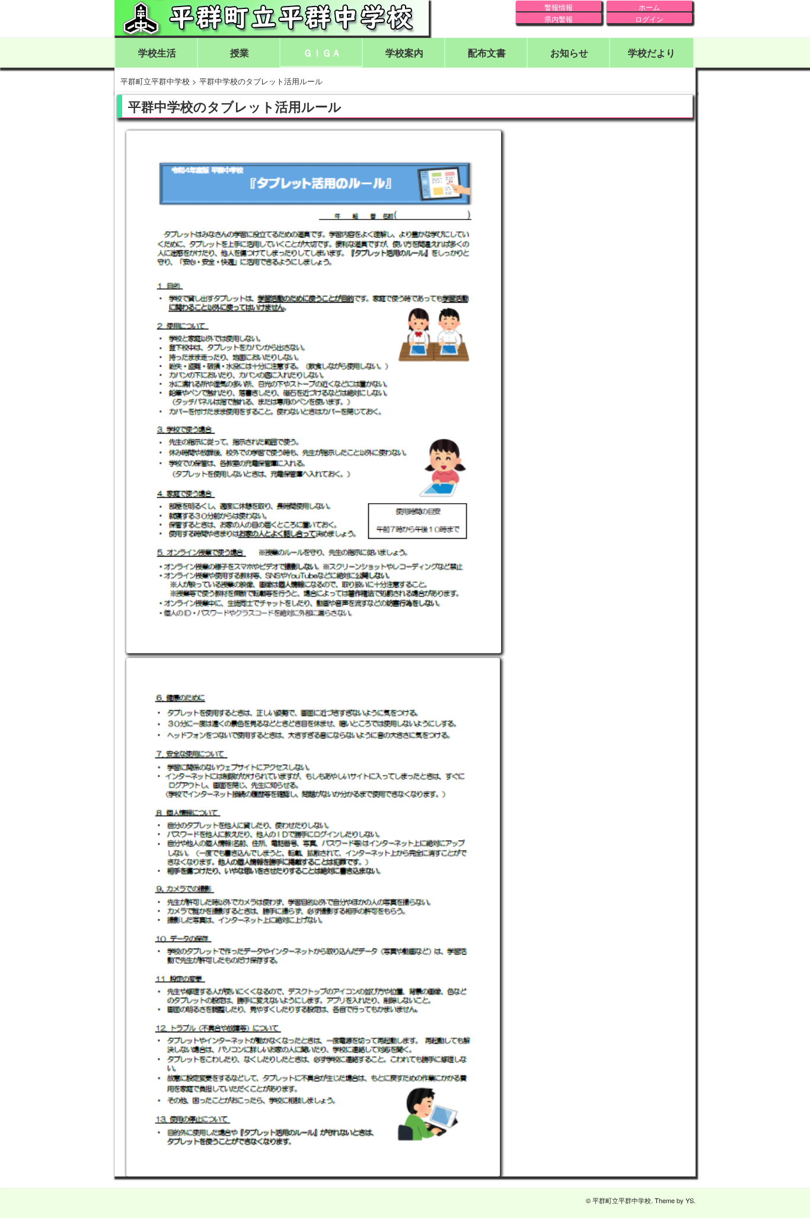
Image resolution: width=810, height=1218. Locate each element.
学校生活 (157, 52)
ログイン (649, 18)
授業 (239, 52)
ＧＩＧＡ (322, 52)
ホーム (649, 6)
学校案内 (404, 52)
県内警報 (558, 18)
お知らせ (569, 52)
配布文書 (487, 52)
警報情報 (558, 6)
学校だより (651, 52)
